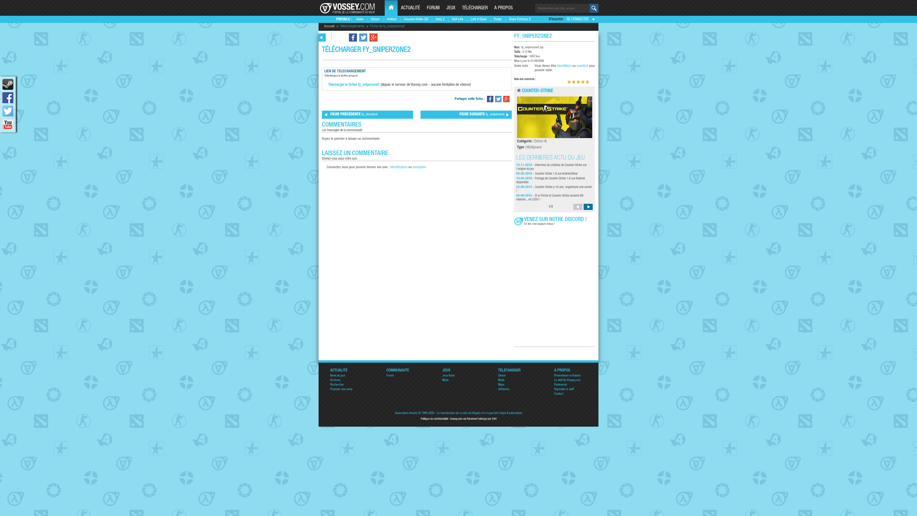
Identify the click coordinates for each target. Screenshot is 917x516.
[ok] (594, 8)
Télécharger (475, 8)
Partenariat (560, 385)
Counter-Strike (537, 91)
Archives (335, 380)
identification (398, 167)
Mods (445, 380)
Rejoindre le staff (564, 389)
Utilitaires (503, 389)
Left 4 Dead (478, 19)
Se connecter (577, 20)
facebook (7, 97)
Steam (375, 19)
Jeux (450, 8)
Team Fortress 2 (520, 19)
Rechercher (337, 385)
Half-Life (457, 19)
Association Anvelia (406, 413)
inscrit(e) (582, 66)
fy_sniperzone (482, 115)
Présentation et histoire (567, 375)
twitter (7, 111)
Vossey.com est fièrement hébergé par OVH (473, 419)
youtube (7, 124)
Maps (501, 385)
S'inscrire (556, 20)
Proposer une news (341, 389)
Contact (558, 394)
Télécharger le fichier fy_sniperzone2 (354, 85)
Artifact (392, 19)
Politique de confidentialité (434, 419)
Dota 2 (440, 19)
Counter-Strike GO (416, 19)
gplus (373, 37)
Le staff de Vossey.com (567, 380)
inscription (419, 167)
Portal (497, 19)
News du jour (337, 375)
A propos (503, 8)
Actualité (410, 8)
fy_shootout (354, 115)
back (321, 37)
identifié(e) (564, 66)
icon (7, 84)
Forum (433, 8)
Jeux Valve (448, 375)
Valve (359, 19)
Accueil (329, 26)
